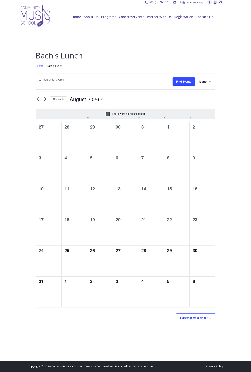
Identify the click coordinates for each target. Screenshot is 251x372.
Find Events (183, 81)
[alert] (125, 114)
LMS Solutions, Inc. (143, 366)
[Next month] (45, 99)
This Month (58, 99)
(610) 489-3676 (159, 2)
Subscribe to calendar (193, 317)
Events (40, 65)
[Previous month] (38, 99)
